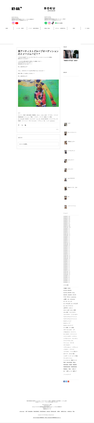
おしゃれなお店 (21, 118)
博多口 (74, 362)
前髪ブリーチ (74, 360)
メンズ (47, 120)
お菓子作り (65, 308)
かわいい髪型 (73, 310)
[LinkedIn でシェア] (25, 125)
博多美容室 (65, 364)
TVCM (64, 297)
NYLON (74, 294)
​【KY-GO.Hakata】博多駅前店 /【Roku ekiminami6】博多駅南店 (44, 417)
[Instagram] (13, 23)
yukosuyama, (21, 411)
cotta (68, 299)
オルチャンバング (67, 321)
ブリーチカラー (66, 345)
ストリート (20, 115)
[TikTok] (52, 23)
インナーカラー (74, 314)
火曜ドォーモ (69, 371)
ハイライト (74, 336)
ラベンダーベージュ (67, 358)
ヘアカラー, (36, 117)
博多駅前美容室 (66, 366)
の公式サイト (58, 417)
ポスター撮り (72, 353)
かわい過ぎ (65, 312)
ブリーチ (41, 117)
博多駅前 (75, 364)
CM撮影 (65, 288)
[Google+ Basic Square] (68, 381)
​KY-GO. (16, 9)
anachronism (52, 120)
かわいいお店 (44, 115)
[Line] (45, 23)
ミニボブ (65, 356)
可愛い (31, 117)
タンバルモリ (66, 334)
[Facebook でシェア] (18, 125)
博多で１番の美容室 (27, 115)
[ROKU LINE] (56, 23)
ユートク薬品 (75, 356)
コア (74, 329)
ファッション (27, 117)
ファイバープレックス (53, 118)
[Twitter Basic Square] (66, 381)
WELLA (68, 297)
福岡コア (75, 371)
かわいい (38, 115)
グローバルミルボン (33, 120)
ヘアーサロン (50, 115)
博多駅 (19, 120)
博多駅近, (34, 115)
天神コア (74, 369)
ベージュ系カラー (74, 351)
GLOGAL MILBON (44, 118)
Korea (73, 292)
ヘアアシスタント (67, 347)
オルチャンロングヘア (68, 325)
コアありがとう (66, 332)
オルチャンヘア (66, 323)
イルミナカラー (32, 118)
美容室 (45, 117)
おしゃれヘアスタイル (68, 305)
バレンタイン (75, 338)
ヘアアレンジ (40, 120)
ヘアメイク (56, 115)
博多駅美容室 (20, 117)
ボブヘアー (65, 353)
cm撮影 (65, 299)
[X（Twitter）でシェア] (22, 125)
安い (44, 120)
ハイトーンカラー (67, 336)
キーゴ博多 (49, 117)
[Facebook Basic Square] (64, 381)
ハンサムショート (67, 338)
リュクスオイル (66, 360)
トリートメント (25, 120)
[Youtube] (16, 23)
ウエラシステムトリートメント (70, 316)
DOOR (69, 288)
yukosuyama (72, 299)
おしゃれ (38, 118)
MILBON (27, 118)
